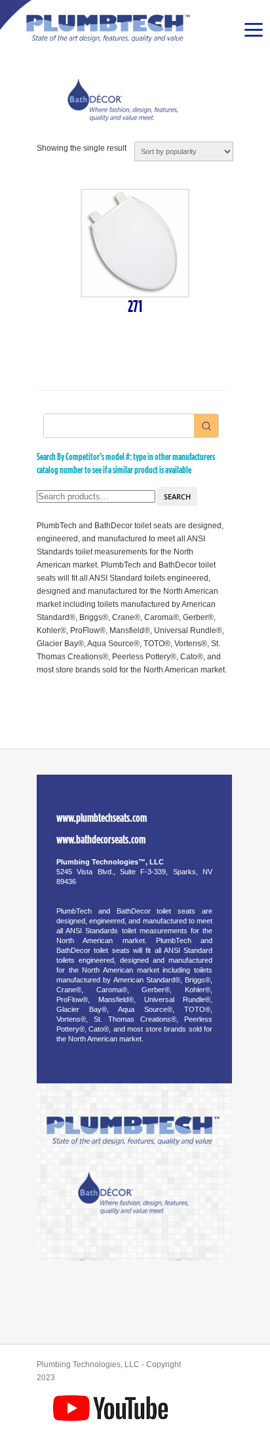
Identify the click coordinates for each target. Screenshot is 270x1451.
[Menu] (253, 29)
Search (177, 496)
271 (135, 307)
